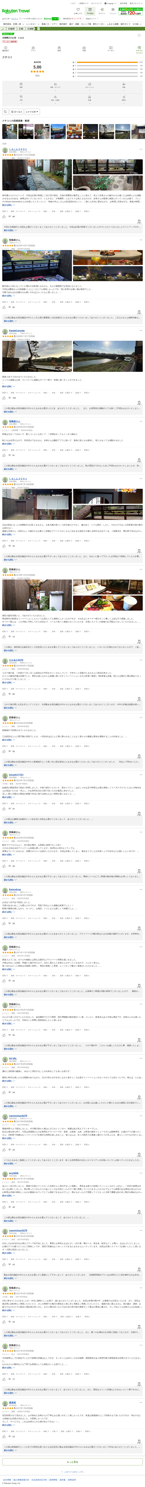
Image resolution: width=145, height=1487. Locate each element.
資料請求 (72, 1480)
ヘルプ (72, 3)
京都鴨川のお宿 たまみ (13, 37)
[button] (9, 131)
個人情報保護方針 (21, 1480)
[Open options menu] (141, 149)
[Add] (139, 35)
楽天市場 (123, 3)
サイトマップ (96, 3)
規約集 (63, 1480)
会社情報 (7, 1480)
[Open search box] (5, 112)
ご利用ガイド (83, 3)
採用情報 (53, 1480)
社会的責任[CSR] (39, 1480)
